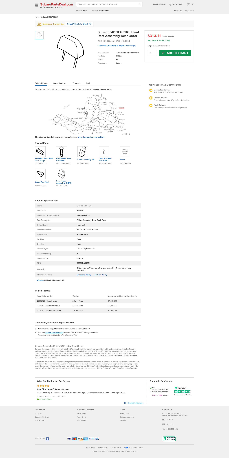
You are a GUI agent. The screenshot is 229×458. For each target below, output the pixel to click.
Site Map (123, 420)
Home (37, 17)
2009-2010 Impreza (115, 355)
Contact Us (177, 11)
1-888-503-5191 (172, 429)
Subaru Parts (81, 11)
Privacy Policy (116, 448)
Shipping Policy (84, 275)
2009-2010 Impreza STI (47, 357)
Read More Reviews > (135, 403)
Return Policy (101, 275)
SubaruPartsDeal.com (129, 368)
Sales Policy (90, 448)
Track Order (81, 417)
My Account (81, 413)
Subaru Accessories (100, 11)
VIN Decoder (39, 420)
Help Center (189, 11)
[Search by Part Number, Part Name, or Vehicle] (139, 4)
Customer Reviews (42, 417)
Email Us (169, 419)
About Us (38, 413)
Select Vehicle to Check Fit (79, 24)
